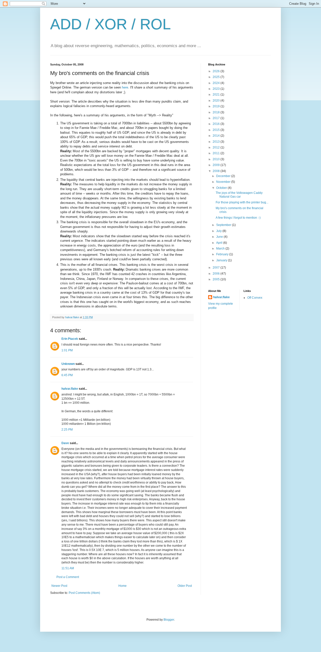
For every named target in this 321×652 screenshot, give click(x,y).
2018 (216, 112)
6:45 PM (67, 375)
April (219, 242)
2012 (216, 147)
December (223, 176)
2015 (216, 130)
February (222, 254)
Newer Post (59, 586)
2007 (216, 267)
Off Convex (254, 297)
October (222, 188)
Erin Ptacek (69, 339)
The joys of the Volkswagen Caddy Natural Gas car (239, 194)
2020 (216, 100)
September (224, 225)
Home (122, 586)
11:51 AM (67, 568)
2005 (216, 279)
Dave (65, 443)
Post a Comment (67, 577)
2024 (216, 83)
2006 (216, 273)
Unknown (68, 364)
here (125, 87)
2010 (216, 159)
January (222, 260)
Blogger (169, 619)
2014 (216, 135)
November (223, 182)
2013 (216, 141)
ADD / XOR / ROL (110, 24)
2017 (216, 118)
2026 (216, 71)
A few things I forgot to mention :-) (238, 217)
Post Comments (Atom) (84, 593)
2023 (216, 89)
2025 (216, 77)
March (220, 248)
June (220, 236)
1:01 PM (67, 350)
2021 (216, 94)
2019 (216, 106)
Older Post (185, 586)
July (219, 231)
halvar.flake (69, 388)
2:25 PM (67, 429)
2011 (216, 153)
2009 (216, 165)
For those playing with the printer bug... (242, 202)
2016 (216, 124)
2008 (216, 171)
